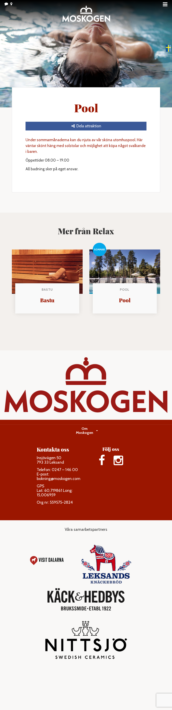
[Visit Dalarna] (47, 560)
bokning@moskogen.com (58, 478)
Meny (166, 4)
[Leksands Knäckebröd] (106, 560)
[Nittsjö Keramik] (86, 642)
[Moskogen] (86, 15)
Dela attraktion (88, 126)
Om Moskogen (84, 430)
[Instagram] (118, 460)
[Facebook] (102, 460)
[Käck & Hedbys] (86, 599)
